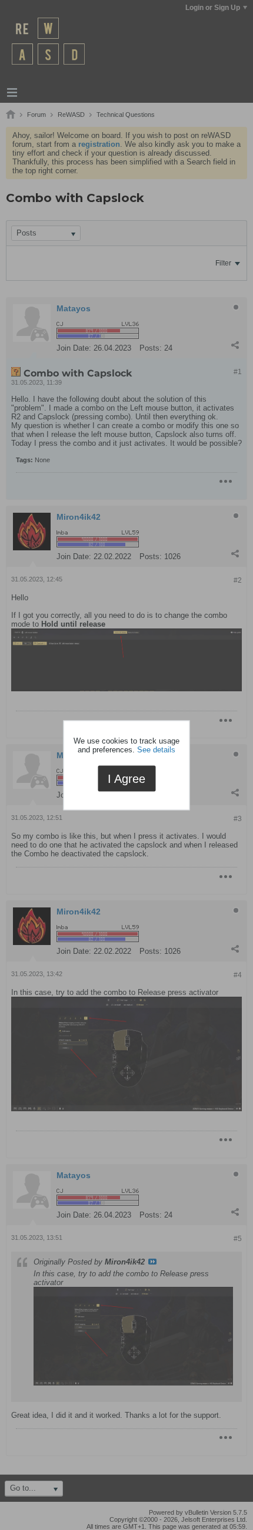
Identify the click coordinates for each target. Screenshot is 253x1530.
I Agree (126, 778)
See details (156, 749)
